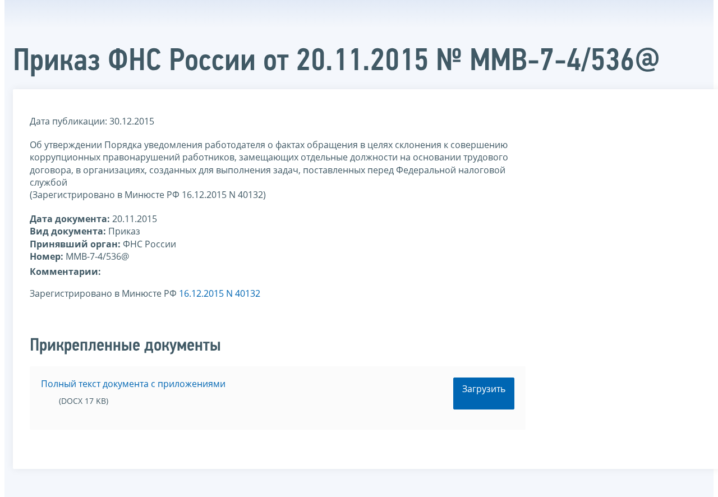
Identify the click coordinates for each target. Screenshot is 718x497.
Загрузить (483, 389)
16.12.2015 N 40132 (219, 293)
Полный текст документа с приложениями (133, 384)
